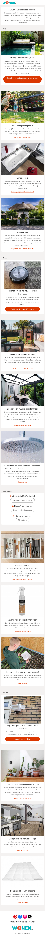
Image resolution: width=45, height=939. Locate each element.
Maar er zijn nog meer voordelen (22, 579)
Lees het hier (22, 683)
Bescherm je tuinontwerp (22, 510)
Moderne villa (22, 232)
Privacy (32, 922)
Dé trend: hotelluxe (22, 516)
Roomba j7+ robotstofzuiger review (22, 291)
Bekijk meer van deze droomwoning (22, 248)
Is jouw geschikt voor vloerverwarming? (22, 672)
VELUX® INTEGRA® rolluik (22, 496)
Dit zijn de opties (22, 902)
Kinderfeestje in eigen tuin (22, 126)
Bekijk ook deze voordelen (22, 425)
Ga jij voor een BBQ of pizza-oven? (22, 368)
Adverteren (22, 922)
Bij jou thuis (22, 520)
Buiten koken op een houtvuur (22, 354)
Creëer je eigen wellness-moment (22, 192)
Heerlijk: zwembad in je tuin (22, 57)
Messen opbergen (22, 565)
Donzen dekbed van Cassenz (22, 891)
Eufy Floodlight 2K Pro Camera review (22, 726)
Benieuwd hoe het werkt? (22, 631)
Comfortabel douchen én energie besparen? (22, 466)
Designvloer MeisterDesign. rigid (22, 839)
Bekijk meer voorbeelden (22, 798)
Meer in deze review (22, 739)
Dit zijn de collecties (22, 850)
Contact (13, 922)
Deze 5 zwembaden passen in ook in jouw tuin (22, 79)
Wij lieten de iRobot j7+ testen (22, 309)
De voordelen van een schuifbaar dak (22, 409)
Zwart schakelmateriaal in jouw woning (22, 784)
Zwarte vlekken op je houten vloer (22, 620)
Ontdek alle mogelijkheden (22, 137)
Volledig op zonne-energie (22, 500)
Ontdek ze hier (22, 482)
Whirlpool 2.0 (22, 178)
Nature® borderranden (22, 506)
